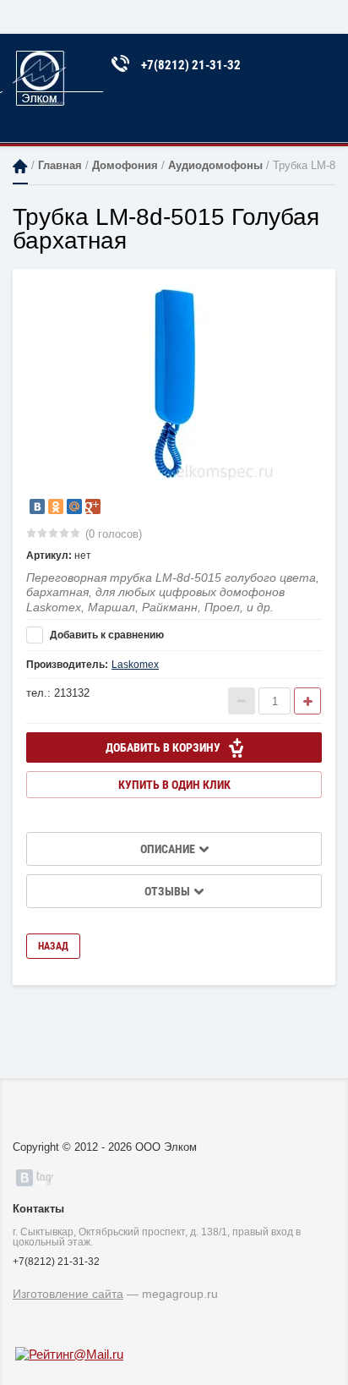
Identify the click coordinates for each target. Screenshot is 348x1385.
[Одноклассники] (55, 506)
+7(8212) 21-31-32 (191, 65)
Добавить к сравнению (105, 635)
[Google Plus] (93, 506)
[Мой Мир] (74, 506)
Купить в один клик (174, 784)
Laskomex (135, 665)
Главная (20, 166)
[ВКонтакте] (37, 506)
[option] (174, 381)
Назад (53, 946)
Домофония (125, 165)
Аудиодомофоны (215, 165)
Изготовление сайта (68, 1293)
